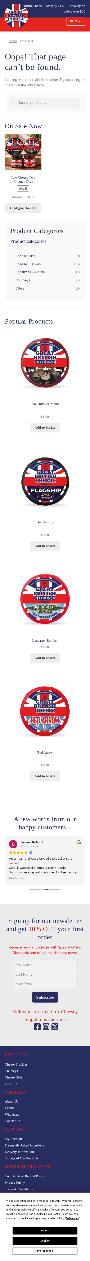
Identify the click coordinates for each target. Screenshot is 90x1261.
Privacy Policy (15, 1182)
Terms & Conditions (19, 1189)
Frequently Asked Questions (24, 1145)
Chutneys (22, 280)
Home (13, 41)
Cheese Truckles (28, 264)
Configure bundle (23, 208)
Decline (45, 1240)
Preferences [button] (72, 1218)
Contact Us (12, 1121)
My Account (13, 1139)
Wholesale (12, 1114)
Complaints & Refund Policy (25, 1176)
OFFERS (11, 1084)
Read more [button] (16, 878)
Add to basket (45, 427)
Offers (20, 288)
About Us (11, 1101)
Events (9, 1108)
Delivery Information (19, 1152)
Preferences (45, 1250)
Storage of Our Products (21, 1158)
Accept (44, 1230)
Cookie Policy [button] (60, 1214)
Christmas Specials (30, 272)
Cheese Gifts (25, 256)
